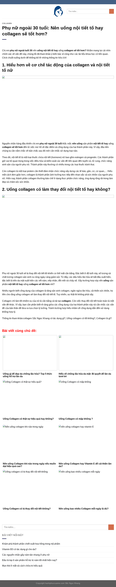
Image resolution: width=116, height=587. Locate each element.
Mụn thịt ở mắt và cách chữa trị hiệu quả (22, 565)
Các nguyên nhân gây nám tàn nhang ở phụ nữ (26, 555)
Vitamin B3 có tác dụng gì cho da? (19, 549)
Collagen (7, 23)
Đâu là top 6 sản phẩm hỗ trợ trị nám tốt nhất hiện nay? (29, 560)
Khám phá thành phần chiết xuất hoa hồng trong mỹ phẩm (31, 544)
